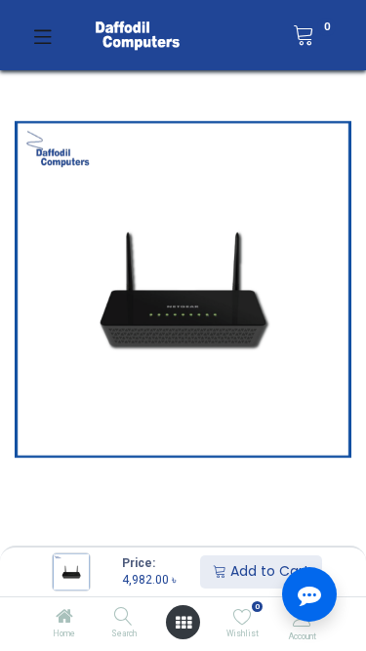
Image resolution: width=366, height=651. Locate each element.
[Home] (64, 618)
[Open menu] (183, 622)
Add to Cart (267, 571)
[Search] (123, 618)
